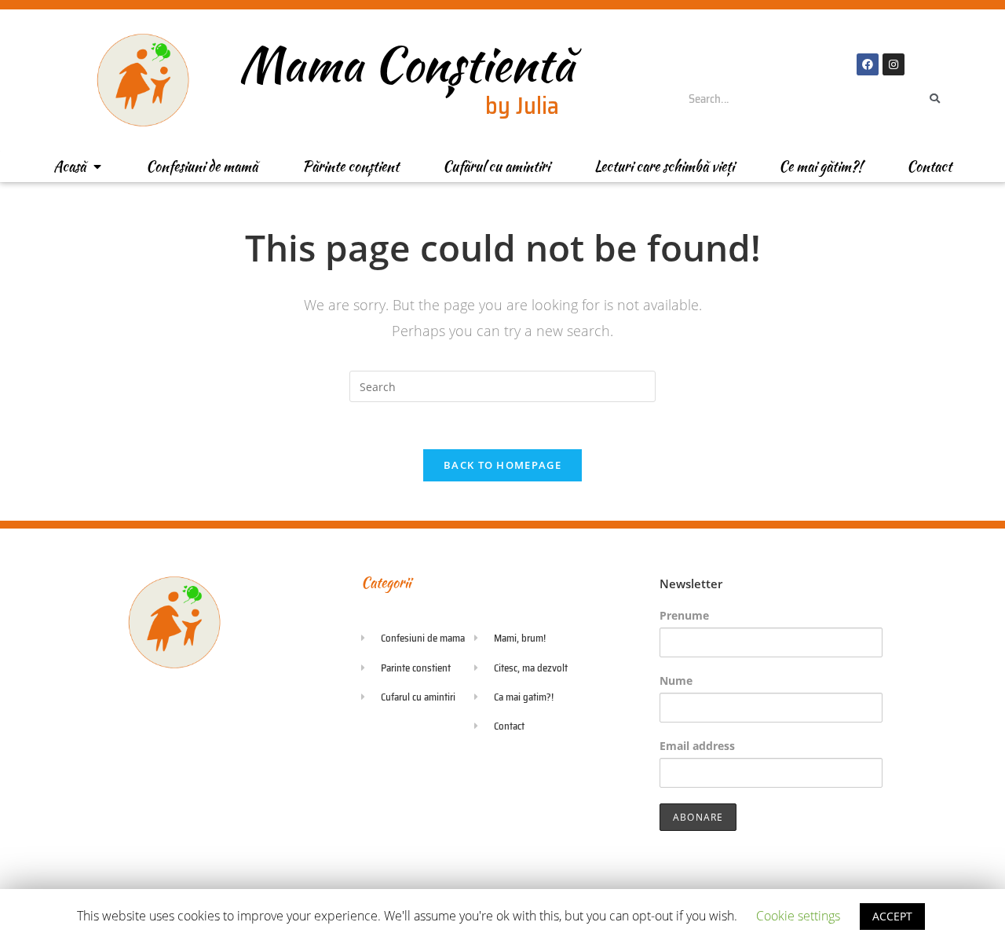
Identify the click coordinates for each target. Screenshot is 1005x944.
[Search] (935, 99)
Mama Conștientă (406, 64)
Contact (929, 166)
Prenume (684, 615)
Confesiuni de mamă (202, 166)
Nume (676, 680)
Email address (697, 745)
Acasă (69, 166)
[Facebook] (868, 64)
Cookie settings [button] (798, 915)
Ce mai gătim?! (820, 166)
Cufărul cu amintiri (496, 166)
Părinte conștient (350, 166)
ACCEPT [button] (892, 916)
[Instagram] (893, 64)
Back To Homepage (502, 465)
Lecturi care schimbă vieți (664, 166)
